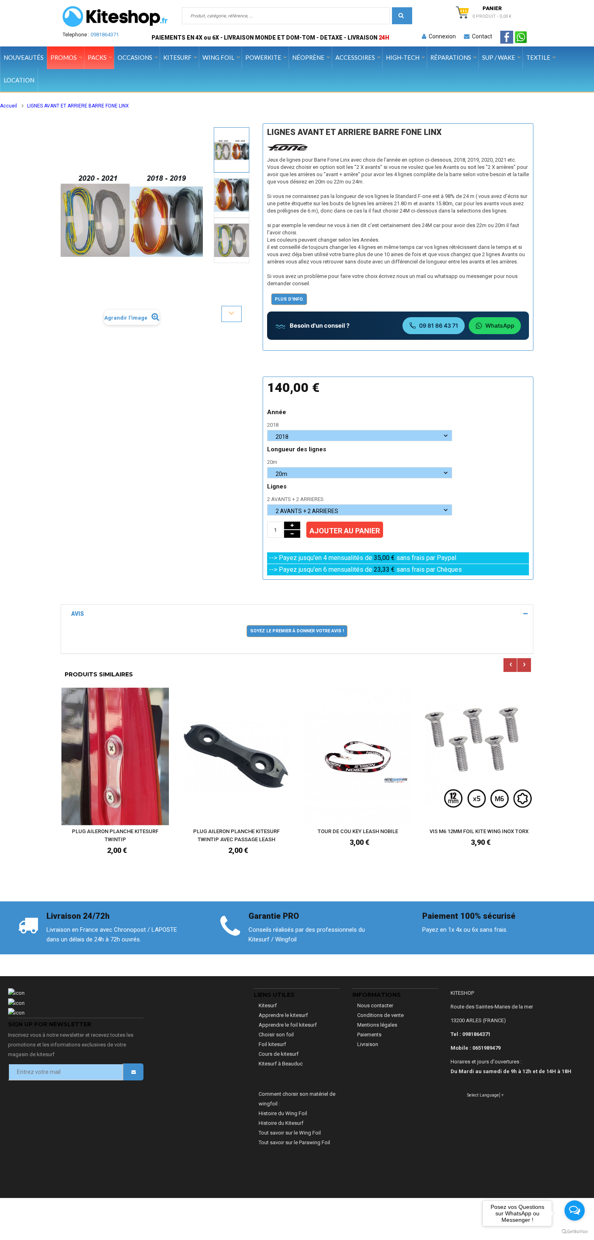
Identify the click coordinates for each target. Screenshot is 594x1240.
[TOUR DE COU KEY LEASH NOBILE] (357, 756)
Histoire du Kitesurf (281, 1123)
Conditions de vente (380, 1015)
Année (277, 412)
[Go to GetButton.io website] (575, 1231)
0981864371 (105, 35)
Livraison (367, 1044)
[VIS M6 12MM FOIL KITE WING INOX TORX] (479, 756)
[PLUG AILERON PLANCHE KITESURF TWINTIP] (115, 756)
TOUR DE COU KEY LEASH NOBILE (358, 831)
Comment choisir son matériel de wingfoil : (297, 1099)
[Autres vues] (231, 127)
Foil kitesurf (272, 1044)
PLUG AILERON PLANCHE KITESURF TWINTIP (115, 835)
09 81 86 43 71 (438, 325)
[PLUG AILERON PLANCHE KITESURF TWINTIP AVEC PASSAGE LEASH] (236, 756)
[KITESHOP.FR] (115, 16)
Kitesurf (268, 1005)
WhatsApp (499, 325)
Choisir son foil (276, 1035)
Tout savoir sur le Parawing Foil (294, 1142)
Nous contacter (375, 1005)
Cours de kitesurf (279, 1054)
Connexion (441, 36)
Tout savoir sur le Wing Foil (290, 1133)
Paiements (369, 1035)
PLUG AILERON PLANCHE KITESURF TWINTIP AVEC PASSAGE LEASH (236, 835)
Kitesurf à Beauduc (281, 1064)
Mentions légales (377, 1025)
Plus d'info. (289, 299)
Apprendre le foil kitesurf (288, 1025)
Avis (77, 614)
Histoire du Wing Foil (283, 1113)
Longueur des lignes (297, 449)
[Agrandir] (161, 794)
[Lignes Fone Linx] (231, 150)
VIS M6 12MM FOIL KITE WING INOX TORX (479, 831)
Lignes (277, 486)
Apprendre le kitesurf (283, 1015)
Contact (481, 36)
